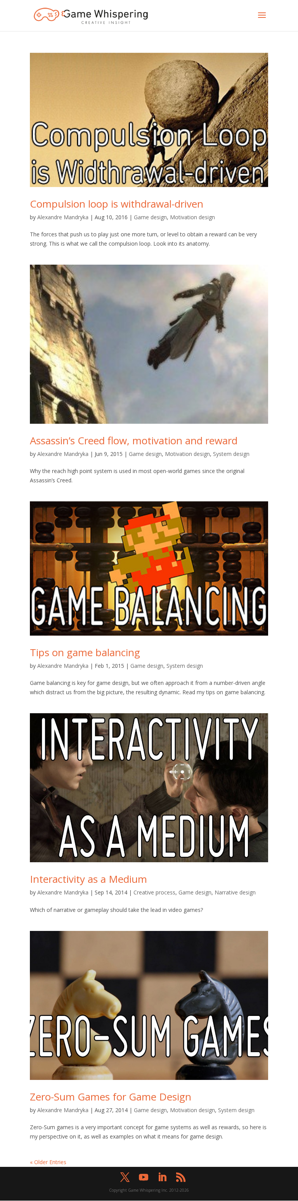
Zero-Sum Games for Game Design (110, 1097)
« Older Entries (48, 1162)
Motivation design (192, 217)
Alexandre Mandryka (62, 217)
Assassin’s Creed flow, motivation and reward (133, 440)
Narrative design (235, 892)
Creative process (154, 892)
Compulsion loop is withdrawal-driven (116, 204)
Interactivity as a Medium (88, 879)
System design (231, 454)
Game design (150, 217)
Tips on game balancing (85, 652)
